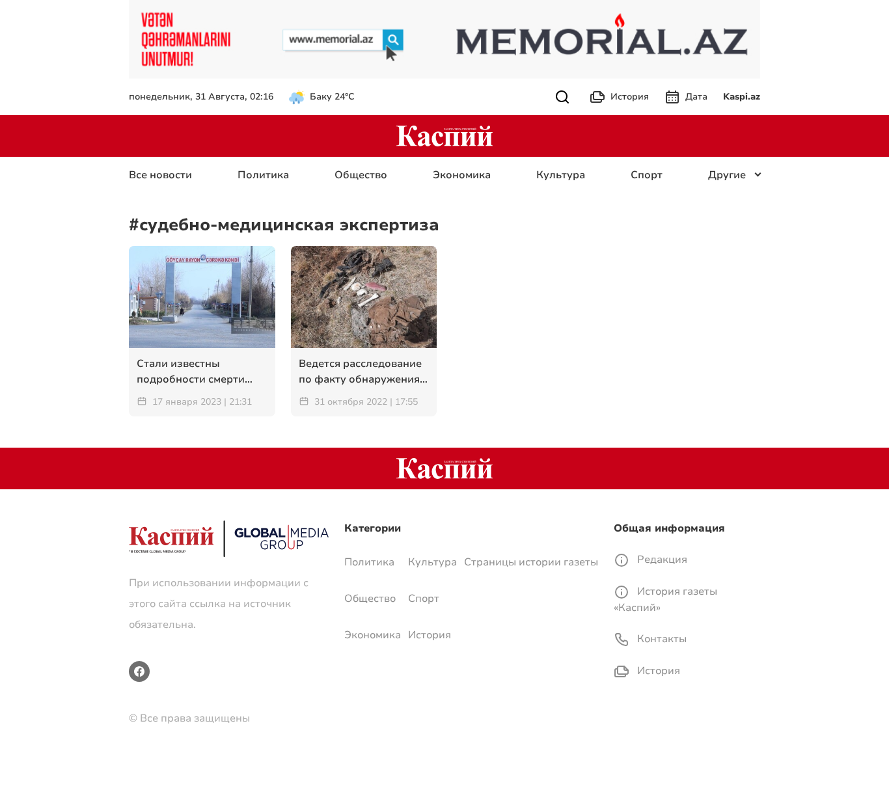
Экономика (462, 175)
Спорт (647, 175)
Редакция (661, 559)
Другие (727, 175)
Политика (263, 175)
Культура (560, 175)
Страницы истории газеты (531, 562)
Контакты (661, 639)
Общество (361, 175)
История (629, 96)
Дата (696, 96)
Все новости (160, 175)
